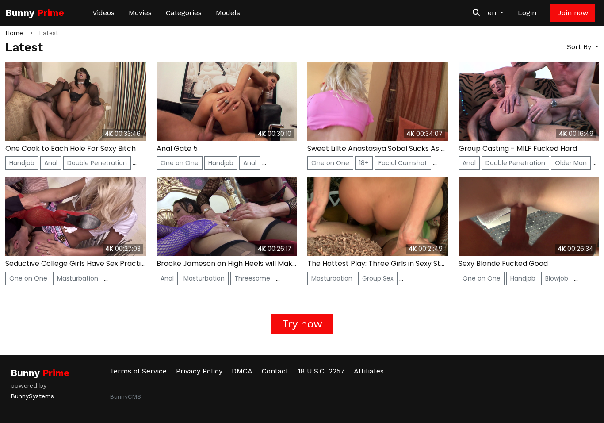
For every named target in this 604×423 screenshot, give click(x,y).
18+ (364, 162)
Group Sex (378, 278)
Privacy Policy (199, 371)
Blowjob (556, 278)
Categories (184, 12)
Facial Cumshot (402, 162)
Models (228, 12)
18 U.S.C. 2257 (321, 371)
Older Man (571, 162)
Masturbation (77, 278)
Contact (275, 371)
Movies (140, 12)
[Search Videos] (476, 13)
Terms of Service (138, 371)
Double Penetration (97, 162)
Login (527, 12)
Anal (50, 162)
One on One (180, 162)
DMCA (242, 371)
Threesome (252, 278)
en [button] (493, 12)
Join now (573, 12)
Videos (103, 12)
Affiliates (369, 371)
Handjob (21, 162)
